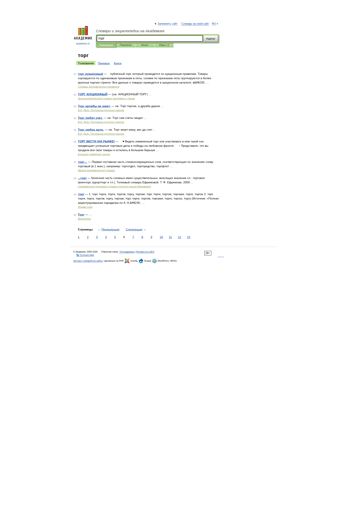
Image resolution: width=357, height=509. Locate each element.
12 (179, 237)
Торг (81, 214)
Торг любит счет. (90, 117)
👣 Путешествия (85, 255)
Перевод (104, 63)
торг (81, 194)
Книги (144, 45)
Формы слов (85, 207)
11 (170, 237)
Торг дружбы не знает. (94, 106)
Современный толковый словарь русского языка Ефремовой (114, 186)
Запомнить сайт (167, 23)
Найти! (210, 38)
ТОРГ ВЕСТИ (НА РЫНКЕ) (96, 141)
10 (161, 237)
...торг (82, 178)
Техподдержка (126, 251)
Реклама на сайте (145, 251)
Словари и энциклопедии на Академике (130, 31)
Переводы (126, 45)
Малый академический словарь (96, 170)
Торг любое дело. (91, 129)
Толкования (106, 45)
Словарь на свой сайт (195, 23)
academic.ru (83, 43)
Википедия (84, 218)
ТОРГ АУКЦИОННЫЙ (92, 94)
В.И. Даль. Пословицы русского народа (101, 110)
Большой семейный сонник (94, 154)
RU (214, 23)
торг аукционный (90, 73)
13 (188, 237)
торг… (82, 161)
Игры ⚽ (164, 45)
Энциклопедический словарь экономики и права (106, 98)
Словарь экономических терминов (98, 86)
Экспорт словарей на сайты (87, 261)
